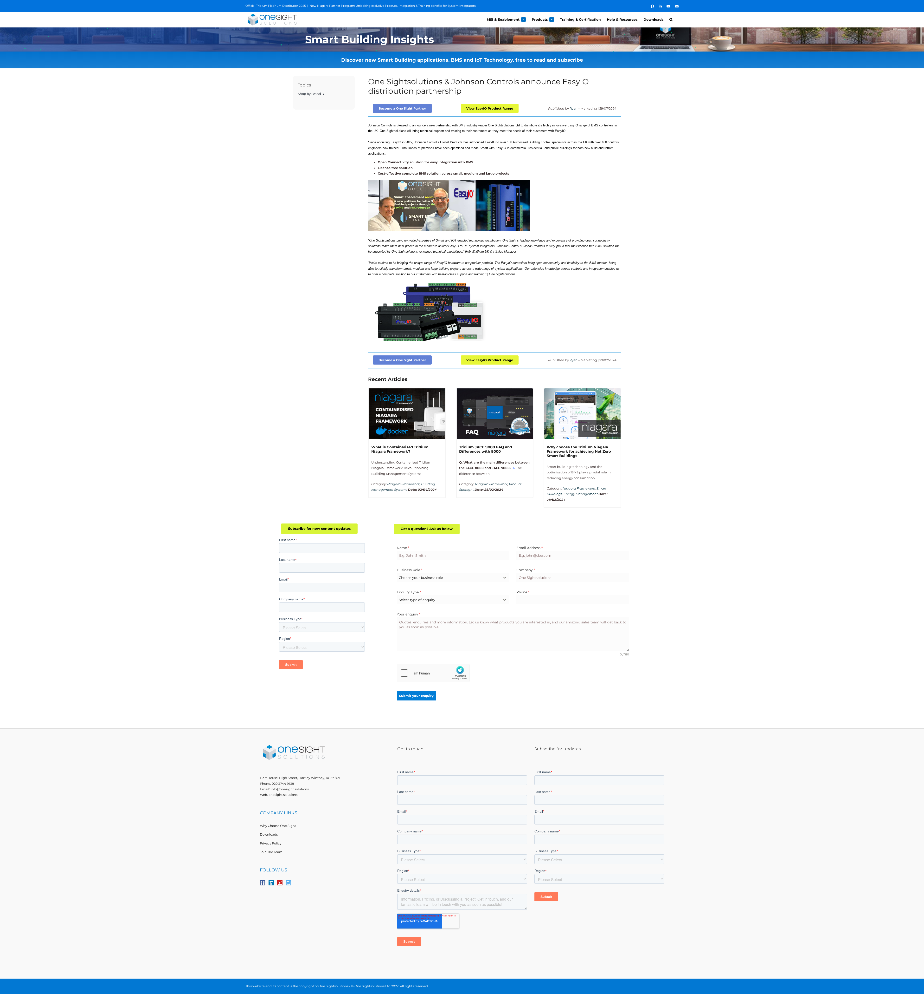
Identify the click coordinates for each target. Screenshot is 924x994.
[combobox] (453, 577)
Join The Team (271, 852)
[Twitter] (288, 882)
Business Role (409, 570)
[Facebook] (262, 882)
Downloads (269, 834)
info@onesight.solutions (290, 789)
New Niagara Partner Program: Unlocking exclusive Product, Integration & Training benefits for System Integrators (393, 5)
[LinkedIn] (271, 882)
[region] (462, 39)
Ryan (574, 108)
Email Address (529, 548)
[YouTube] (279, 882)
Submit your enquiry (416, 696)
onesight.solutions (283, 795)
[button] (671, 19)
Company (525, 570)
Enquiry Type (409, 592)
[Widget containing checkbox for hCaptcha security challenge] (433, 673)
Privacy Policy (270, 843)
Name (403, 548)
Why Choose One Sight (278, 826)
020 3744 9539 (283, 783)
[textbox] (448, 577)
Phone (522, 592)
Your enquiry (408, 614)
